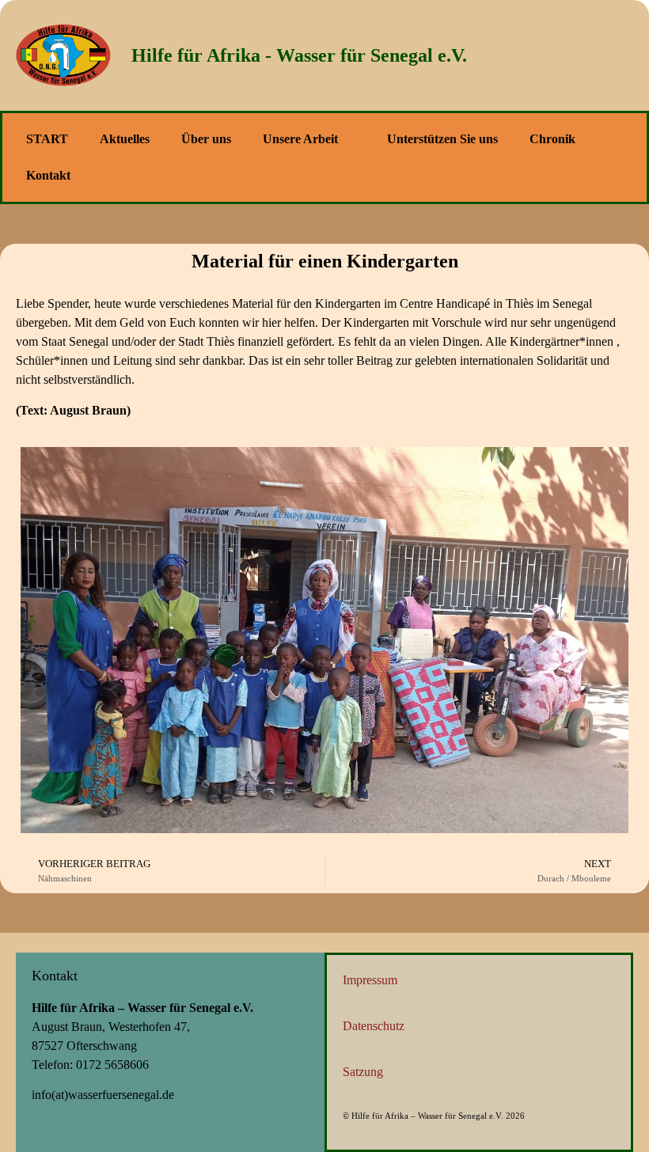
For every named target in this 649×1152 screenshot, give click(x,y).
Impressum (370, 980)
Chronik (552, 139)
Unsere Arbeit (300, 139)
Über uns (206, 139)
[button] (633, 55)
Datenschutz (373, 1026)
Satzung (363, 1071)
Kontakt (48, 175)
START (47, 139)
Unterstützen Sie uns (442, 139)
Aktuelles (125, 139)
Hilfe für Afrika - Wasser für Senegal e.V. (299, 55)
